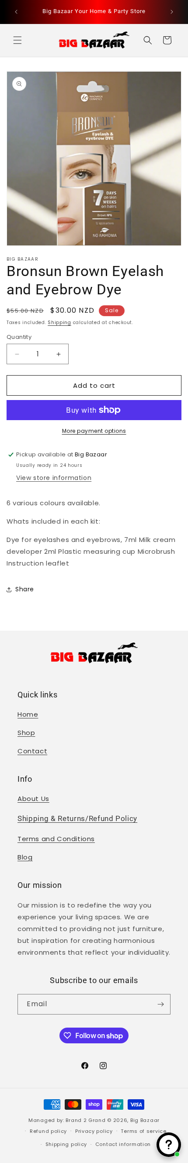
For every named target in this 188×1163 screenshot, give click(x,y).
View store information (53, 477)
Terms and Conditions (56, 838)
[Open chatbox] (169, 1144)
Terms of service (143, 1131)
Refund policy (48, 1131)
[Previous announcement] (16, 11)
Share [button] (24, 589)
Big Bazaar (145, 1120)
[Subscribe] (160, 1004)
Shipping (59, 322)
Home (27, 714)
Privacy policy (94, 1131)
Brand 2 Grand (85, 1120)
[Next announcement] (171, 11)
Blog (24, 857)
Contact (32, 751)
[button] (17, 40)
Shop (26, 732)
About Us (33, 798)
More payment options (94, 431)
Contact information (123, 1144)
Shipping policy (66, 1144)
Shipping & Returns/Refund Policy (77, 818)
